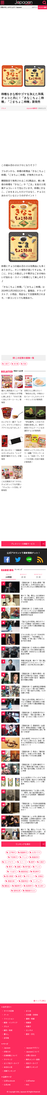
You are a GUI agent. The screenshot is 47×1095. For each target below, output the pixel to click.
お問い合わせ (31, 1055)
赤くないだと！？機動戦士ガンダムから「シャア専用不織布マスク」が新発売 (11, 454)
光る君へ (41, 886)
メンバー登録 (42, 7)
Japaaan (23, 2)
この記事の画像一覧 (24, 357)
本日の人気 (8, 1067)
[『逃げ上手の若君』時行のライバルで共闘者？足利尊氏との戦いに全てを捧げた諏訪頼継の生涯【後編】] (10, 704)
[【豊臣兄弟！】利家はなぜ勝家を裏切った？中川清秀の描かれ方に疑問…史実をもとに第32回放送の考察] (10, 652)
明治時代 (36, 871)
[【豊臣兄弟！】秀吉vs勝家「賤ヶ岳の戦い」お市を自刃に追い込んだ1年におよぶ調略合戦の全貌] (10, 588)
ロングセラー (9, 862)
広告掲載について (10, 1055)
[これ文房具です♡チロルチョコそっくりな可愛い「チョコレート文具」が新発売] (12, 473)
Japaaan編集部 (31, 108)
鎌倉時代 (17, 886)
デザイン (29, 876)
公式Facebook (7, 560)
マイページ (8, 1059)
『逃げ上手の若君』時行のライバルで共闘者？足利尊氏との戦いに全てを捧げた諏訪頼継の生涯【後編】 (33, 702)
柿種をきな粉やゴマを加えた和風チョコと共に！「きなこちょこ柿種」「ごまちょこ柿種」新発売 (22, 97)
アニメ (24, 857)
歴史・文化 (30, 1034)
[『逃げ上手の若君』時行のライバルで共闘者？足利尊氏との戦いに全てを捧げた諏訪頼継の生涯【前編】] (10, 627)
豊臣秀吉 (24, 881)
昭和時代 (29, 886)
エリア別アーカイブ (11, 1063)
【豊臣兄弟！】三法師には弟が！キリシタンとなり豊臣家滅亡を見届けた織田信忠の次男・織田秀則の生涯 (33, 611)
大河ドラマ (36, 852)
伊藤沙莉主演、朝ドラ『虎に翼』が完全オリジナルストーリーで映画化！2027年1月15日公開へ (33, 662)
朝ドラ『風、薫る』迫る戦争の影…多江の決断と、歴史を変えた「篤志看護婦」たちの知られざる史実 (33, 598)
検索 (44, 3)
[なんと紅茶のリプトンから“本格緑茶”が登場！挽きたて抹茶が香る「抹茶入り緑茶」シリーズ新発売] (10, 782)
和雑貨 (28, 1022)
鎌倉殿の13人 (30, 890)
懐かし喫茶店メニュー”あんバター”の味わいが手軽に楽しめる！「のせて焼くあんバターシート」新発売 (11, 396)
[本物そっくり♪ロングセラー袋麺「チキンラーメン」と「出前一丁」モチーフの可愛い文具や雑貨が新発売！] (35, 441)
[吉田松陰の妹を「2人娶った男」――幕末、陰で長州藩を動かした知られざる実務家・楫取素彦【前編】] (10, 795)
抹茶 (19, 876)
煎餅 (24, 364)
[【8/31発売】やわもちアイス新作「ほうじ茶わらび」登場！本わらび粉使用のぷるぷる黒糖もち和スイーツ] (10, 743)
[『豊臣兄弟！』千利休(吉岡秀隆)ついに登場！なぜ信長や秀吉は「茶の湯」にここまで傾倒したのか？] (10, 808)
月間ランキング (10, 1071)
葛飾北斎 (16, 890)
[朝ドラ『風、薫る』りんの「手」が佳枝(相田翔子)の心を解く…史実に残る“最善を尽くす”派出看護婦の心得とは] (10, 834)
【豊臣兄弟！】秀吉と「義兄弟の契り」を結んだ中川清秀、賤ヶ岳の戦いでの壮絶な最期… (33, 753)
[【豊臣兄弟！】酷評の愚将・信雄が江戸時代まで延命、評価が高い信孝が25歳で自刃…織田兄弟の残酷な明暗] (10, 678)
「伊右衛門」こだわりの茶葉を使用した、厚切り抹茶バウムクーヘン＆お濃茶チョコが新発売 (34, 426)
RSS (40, 560)
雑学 (32, 862)
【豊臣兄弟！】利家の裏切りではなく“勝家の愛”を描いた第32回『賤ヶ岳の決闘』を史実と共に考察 (33, 767)
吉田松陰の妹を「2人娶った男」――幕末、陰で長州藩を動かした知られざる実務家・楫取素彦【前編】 (33, 793)
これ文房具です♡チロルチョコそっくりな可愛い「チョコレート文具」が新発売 (11, 485)
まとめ (28, 1011)
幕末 (10, 866)
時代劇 (27, 866)
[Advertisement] (23, 36)
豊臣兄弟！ (12, 881)
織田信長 (24, 871)
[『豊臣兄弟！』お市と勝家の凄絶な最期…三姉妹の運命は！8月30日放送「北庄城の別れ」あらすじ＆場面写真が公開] (10, 821)
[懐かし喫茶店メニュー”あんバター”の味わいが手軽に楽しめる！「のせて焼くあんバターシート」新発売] (12, 382)
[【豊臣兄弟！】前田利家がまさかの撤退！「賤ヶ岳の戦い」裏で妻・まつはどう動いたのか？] (10, 717)
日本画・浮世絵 (32, 1014)
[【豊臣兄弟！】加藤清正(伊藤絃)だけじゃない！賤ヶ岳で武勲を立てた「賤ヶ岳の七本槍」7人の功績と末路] (10, 691)
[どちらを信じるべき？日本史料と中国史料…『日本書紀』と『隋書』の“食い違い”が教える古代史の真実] (10, 640)
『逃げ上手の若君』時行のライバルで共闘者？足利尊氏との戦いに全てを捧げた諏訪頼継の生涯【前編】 (33, 624)
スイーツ (22, 862)
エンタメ (29, 1030)
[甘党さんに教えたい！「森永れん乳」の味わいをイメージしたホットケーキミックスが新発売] (35, 382)
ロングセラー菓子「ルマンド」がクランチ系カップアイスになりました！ (11, 424)
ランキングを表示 (23, 844)
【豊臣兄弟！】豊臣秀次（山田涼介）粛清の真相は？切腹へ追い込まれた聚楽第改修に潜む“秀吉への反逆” (33, 728)
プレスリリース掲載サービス (23, 543)
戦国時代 (23, 852)
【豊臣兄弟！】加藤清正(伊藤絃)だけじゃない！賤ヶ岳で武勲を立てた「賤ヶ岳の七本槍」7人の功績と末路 (33, 689)
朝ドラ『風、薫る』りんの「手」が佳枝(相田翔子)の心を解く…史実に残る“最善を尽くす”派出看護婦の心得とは (33, 832)
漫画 (18, 866)
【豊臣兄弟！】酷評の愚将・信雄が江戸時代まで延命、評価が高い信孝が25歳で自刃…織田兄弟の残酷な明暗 (33, 676)
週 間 (23, 576)
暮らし (6, 1034)
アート (6, 1014)
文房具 (40, 876)
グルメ (3, 108)
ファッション (9, 1018)
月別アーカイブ (32, 1063)
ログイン (34, 7)
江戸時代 (12, 852)
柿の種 (16, 364)
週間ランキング (32, 1067)
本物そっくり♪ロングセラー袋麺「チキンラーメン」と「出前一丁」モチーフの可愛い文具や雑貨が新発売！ (34, 456)
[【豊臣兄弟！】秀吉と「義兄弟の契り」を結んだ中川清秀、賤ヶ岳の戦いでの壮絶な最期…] (10, 756)
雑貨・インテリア (10, 1022)
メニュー (2, 3)
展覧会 (7, 886)
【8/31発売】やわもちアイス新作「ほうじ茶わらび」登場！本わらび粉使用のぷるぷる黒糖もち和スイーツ (33, 741)
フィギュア (37, 881)
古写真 (6, 1038)
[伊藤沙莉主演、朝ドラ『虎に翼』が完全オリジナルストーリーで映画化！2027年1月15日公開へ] (10, 665)
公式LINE (29, 560)
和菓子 (28, 1026)
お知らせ (7, 1051)
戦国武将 (35, 857)
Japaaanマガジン (32, 1047)
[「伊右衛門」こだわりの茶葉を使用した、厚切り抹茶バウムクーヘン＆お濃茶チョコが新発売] (35, 413)
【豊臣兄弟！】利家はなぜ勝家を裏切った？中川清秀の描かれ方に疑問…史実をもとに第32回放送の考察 (33, 650)
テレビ (37, 866)
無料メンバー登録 (33, 1059)
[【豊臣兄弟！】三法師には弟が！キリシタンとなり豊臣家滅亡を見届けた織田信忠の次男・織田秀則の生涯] (10, 614)
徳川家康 (9, 876)
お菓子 (6, 364)
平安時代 (13, 857)
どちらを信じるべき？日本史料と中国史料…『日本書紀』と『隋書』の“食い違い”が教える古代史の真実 (33, 637)
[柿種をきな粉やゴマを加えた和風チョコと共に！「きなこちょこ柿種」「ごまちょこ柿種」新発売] (23, 76)
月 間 (38, 576)
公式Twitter (18, 560)
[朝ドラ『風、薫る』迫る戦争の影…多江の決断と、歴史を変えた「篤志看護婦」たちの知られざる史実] (10, 601)
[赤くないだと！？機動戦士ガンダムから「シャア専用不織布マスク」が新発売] (12, 441)
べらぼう (12, 871)
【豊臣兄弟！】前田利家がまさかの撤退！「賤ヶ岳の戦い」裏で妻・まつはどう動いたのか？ (33, 714)
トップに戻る (40, 1000)
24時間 (8, 576)
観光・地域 (8, 1030)
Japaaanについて (32, 1051)
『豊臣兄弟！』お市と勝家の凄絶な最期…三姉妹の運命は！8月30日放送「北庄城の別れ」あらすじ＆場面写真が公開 (33, 819)
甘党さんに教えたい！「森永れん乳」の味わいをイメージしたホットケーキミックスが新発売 (34, 395)
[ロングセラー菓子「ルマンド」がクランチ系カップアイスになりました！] (12, 413)
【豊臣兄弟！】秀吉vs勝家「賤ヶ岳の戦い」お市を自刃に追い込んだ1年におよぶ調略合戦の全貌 (33, 585)
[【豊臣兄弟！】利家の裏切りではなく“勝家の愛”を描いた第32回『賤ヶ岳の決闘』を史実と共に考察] (10, 769)
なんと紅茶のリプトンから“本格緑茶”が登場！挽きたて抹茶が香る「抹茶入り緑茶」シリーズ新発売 (33, 780)
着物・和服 (30, 1018)
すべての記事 (9, 1011)
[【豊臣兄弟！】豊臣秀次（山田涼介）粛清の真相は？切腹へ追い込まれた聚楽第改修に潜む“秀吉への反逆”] (10, 730)
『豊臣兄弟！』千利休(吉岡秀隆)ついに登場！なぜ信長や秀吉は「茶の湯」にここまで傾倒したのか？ (33, 806)
